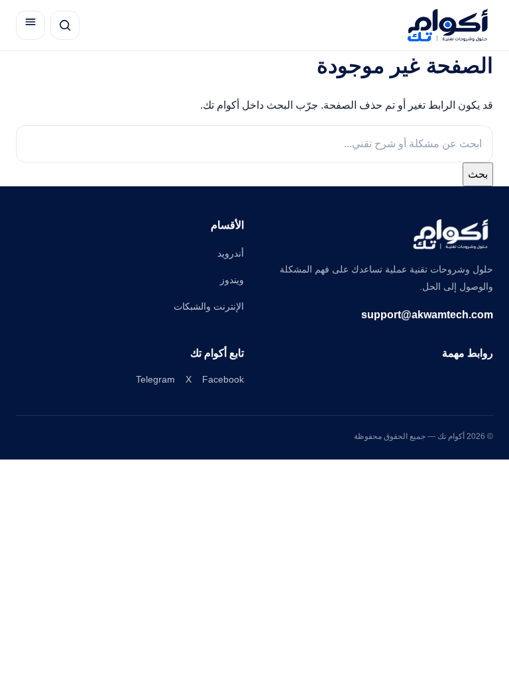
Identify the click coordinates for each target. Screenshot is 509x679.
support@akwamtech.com (427, 314)
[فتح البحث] (65, 25)
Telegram (155, 379)
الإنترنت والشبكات (209, 306)
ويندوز (232, 280)
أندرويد (230, 253)
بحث (478, 174)
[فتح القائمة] (30, 25)
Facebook (223, 379)
